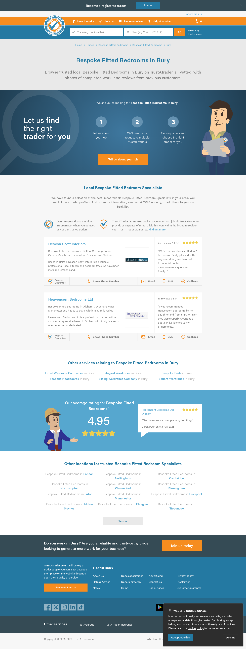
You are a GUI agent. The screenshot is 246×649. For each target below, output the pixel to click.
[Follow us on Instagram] (64, 607)
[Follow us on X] (55, 607)
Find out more (157, 229)
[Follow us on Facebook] (47, 607)
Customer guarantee (189, 588)
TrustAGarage (85, 624)
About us (98, 576)
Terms (124, 588)
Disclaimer (183, 582)
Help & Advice (101, 582)
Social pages (156, 588)
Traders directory (131, 582)
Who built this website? (161, 639)
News (96, 588)
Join (148, 5)
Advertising (156, 576)
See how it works (65, 587)
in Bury (69, 373)
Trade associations (132, 576)
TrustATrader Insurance (118, 624)
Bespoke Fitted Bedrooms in (69, 474)
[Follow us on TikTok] (81, 607)
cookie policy (196, 628)
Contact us (155, 582)
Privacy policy (185, 576)
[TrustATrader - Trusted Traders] (54, 20)
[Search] (179, 32)
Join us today (182, 545)
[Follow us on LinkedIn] (72, 607)
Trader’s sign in (193, 14)
